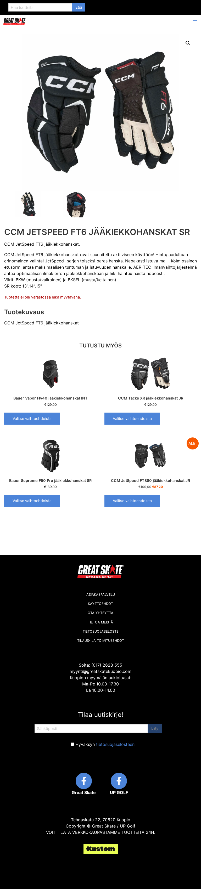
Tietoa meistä (100, 622)
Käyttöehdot (100, 604)
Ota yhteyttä (100, 613)
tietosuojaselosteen (115, 744)
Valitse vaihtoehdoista (32, 418)
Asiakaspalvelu (100, 595)
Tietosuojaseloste (101, 631)
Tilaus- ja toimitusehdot (100, 641)
